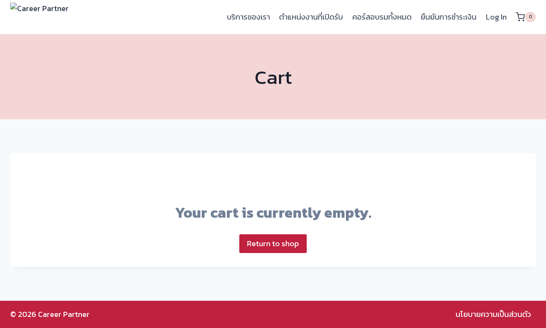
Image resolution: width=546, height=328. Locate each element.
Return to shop (273, 243)
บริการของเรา (248, 17)
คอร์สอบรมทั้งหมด (382, 17)
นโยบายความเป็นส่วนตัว (493, 314)
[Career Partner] (53, 17)
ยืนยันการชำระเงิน (448, 17)
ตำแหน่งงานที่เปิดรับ (311, 17)
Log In (496, 17)
